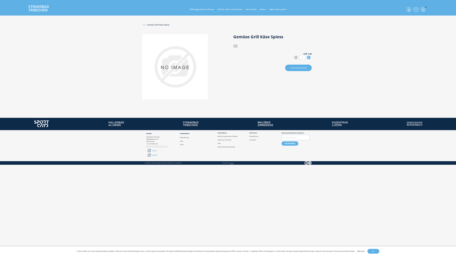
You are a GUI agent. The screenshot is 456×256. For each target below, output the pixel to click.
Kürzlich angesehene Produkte (228, 136)
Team (182, 144)
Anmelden (252, 140)
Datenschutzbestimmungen (226, 147)
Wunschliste (416, 9)
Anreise (154, 150)
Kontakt (154, 155)
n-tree (231, 163)
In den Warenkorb (298, 68)
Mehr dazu (361, 251)
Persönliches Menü (408, 9)
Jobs (181, 141)
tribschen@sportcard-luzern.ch (156, 146)
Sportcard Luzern (278, 9)
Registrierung (253, 136)
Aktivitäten (251, 9)
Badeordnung (184, 137)
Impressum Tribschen (224, 140)
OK (373, 251)
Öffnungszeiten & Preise (202, 9)
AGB (219, 143)
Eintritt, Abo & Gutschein (230, 9)
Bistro (263, 9)
